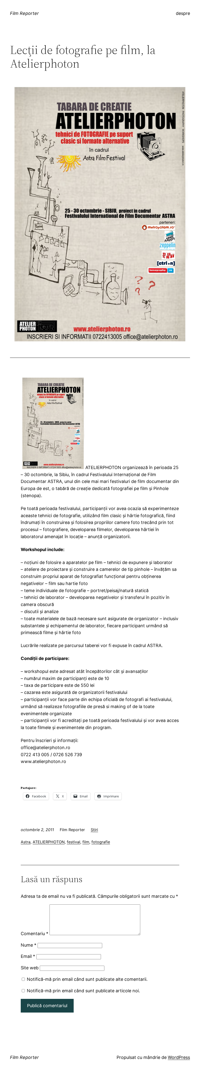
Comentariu (34, 933)
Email (28, 956)
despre (183, 13)
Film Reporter (24, 13)
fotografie (100, 841)
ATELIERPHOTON (49, 841)
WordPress (179, 1057)
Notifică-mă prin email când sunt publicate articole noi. (83, 990)
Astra (25, 841)
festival (73, 841)
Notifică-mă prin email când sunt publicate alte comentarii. (87, 979)
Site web (30, 967)
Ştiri (94, 829)
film (85, 841)
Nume (28, 945)
